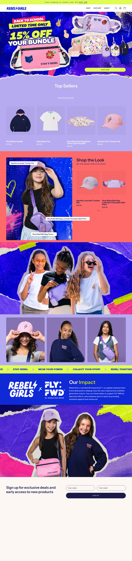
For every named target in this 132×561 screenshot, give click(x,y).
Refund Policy (73, 530)
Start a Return (74, 526)
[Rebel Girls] (16, 8)
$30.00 (100, 144)
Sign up (96, 495)
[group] (66, 2)
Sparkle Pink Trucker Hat (108, 142)
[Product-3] (43, 229)
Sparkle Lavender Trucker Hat (88, 202)
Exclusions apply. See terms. (105, 74)
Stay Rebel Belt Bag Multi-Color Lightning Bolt (79, 142)
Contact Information (76, 540)
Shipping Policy (74, 523)
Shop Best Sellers (66, 98)
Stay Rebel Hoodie (14, 142)
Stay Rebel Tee (43, 142)
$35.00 (69, 146)
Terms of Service (74, 536)
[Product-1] (40, 166)
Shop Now (105, 69)
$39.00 (39, 144)
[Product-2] (43, 216)
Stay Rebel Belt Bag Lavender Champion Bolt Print (113, 203)
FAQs (70, 519)
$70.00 (9, 144)
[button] (88, 8)
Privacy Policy (73, 533)
